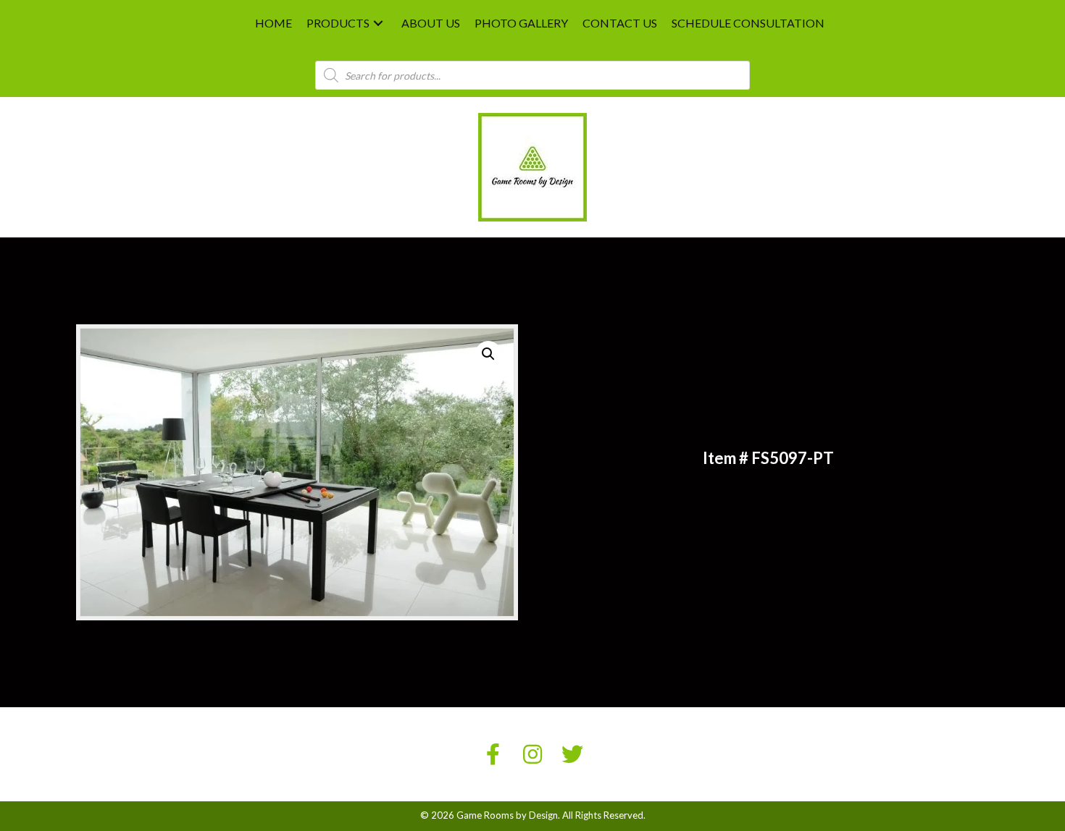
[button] (378, 23)
